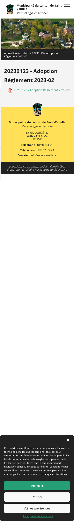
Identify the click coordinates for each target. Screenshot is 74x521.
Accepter (37, 485)
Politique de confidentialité (38, 516)
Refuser (37, 497)
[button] (68, 440)
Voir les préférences (37, 508)
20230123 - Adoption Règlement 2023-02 (42, 90)
